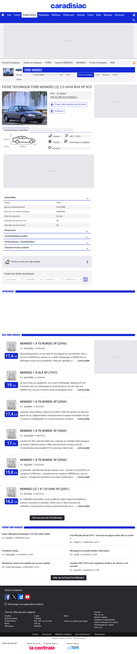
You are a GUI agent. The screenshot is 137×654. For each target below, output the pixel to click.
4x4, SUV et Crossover (43, 621)
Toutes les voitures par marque (76, 621)
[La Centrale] (42, 650)
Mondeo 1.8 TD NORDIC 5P (43, 343)
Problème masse (10, 550)
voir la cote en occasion (64, 97)
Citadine (8, 616)
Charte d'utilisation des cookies (106, 622)
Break (7, 624)
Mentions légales (100, 617)
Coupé (36, 616)
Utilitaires (56, 14)
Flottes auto (68, 14)
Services (81, 14)
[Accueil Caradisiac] (3, 14)
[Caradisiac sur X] (14, 597)
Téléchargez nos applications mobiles (25, 604)
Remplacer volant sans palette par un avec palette (26, 563)
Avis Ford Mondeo (11, 334)
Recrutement (100, 634)
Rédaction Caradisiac (63, 634)
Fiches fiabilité (38, 75)
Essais (17, 14)
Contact (35, 634)
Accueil (19, 75)
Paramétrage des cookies (104, 625)
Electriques (44, 14)
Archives (97, 612)
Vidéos (19, 79)
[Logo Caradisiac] (68, 11)
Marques (108, 14)
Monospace (9, 626)
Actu (9, 14)
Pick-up (37, 624)
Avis (61, 75)
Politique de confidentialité (104, 620)
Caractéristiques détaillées (15, 130)
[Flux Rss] (134, 62)
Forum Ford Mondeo (12, 527)
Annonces (119, 14)
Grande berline (10, 621)
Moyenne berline (11, 618)
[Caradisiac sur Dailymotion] (21, 597)
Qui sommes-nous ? (83, 634)
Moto (98, 14)
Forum (90, 14)
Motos (66, 616)
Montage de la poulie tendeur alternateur (89, 550)
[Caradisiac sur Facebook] (8, 597)
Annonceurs (46, 634)
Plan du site (98, 615)
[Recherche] (134, 20)
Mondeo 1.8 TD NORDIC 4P (43, 401)
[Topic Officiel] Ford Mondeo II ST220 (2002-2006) (26, 534)
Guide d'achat (29, 14)
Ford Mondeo (33, 69)
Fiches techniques (86, 75)
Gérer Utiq (98, 627)
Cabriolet (37, 618)
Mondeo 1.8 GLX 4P (38, 372)
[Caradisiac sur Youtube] (27, 597)
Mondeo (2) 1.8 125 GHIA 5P (44, 489)
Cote (97, 75)
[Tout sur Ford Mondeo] (8, 76)
